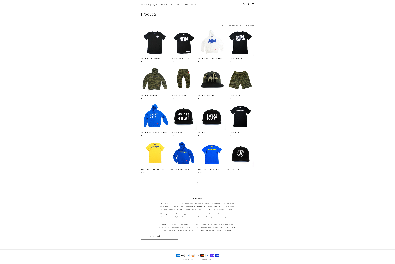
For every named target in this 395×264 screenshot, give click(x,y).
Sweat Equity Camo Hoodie (149, 95)
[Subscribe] (175, 241)
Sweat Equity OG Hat (204, 132)
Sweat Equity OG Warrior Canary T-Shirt (153, 169)
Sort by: (224, 25)
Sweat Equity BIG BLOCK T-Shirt (179, 58)
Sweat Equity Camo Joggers (177, 95)
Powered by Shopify (207, 259)
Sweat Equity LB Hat (175, 132)
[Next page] (203, 182)
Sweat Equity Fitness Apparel (194, 259)
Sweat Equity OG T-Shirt (233, 132)
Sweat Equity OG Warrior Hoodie (179, 169)
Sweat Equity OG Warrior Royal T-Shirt (209, 169)
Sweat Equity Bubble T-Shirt (234, 58)
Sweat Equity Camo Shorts (234, 95)
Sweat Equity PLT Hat (232, 169)
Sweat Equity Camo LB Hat (206, 95)
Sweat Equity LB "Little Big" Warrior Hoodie (154, 132)
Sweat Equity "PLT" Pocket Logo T (151, 58)
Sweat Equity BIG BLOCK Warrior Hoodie (210, 58)
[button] (244, 4)
